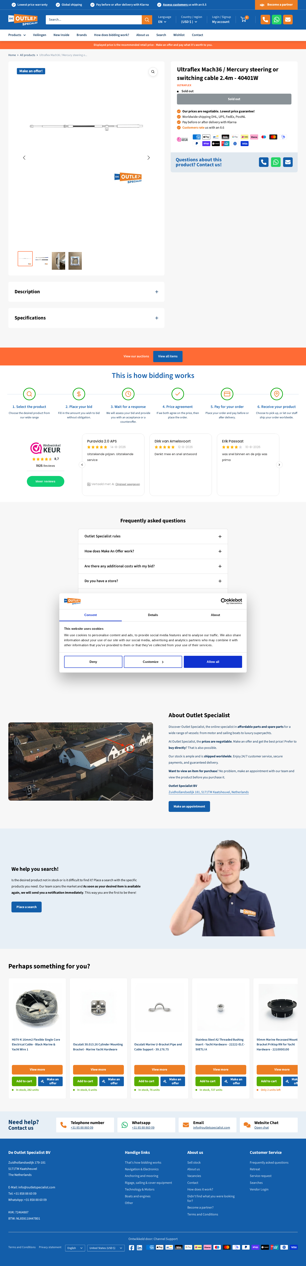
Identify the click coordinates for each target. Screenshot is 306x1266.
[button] (24, 158)
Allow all (213, 661)
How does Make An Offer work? (109, 551)
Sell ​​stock (194, 1162)
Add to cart (24, 1081)
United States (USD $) (102, 1248)
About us (142, 35)
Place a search (26, 907)
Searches (256, 1182)
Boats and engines (138, 1196)
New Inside (61, 35)
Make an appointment (189, 806)
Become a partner (280, 4)
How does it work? (200, 1189)
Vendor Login (259, 1189)
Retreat (255, 1169)
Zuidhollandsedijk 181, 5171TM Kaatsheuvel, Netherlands (209, 792)
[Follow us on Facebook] (131, 1248)
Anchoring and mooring (141, 1176)
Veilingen (39, 35)
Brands (82, 35)
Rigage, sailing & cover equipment (148, 1182)
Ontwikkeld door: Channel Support (153, 1239)
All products (27, 55)
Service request (260, 1176)
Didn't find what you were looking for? (211, 1198)
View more (37, 1069)
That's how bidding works (143, 1162)
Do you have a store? (101, 581)
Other (129, 1203)
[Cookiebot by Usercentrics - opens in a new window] (224, 601)
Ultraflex (184, 85)
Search (161, 35)
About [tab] (215, 615)
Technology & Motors (139, 1189)
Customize (150, 661)
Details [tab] (153, 615)
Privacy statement (50, 1247)
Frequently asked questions (269, 1162)
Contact (197, 35)
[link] (37, 1038)
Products (14, 35)
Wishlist (179, 35)
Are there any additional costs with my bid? (120, 566)
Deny (93, 661)
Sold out (234, 99)
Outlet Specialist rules (103, 536)
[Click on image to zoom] (153, 71)
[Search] (147, 19)
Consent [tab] (90, 615)
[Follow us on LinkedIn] (139, 1248)
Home (12, 55)
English (71, 1248)
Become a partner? (200, 1207)
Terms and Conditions (202, 1214)
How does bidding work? (111, 35)
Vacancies (194, 1176)
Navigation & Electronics (142, 1169)
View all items (168, 356)
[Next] (297, 1038)
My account (220, 21)
